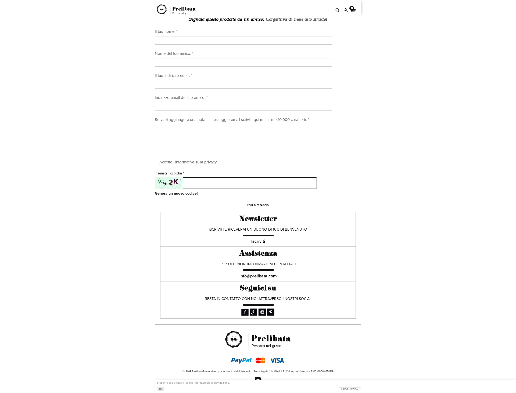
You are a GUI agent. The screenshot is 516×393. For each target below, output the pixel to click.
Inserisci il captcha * (169, 173)
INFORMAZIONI (350, 389)
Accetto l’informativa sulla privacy (188, 162)
